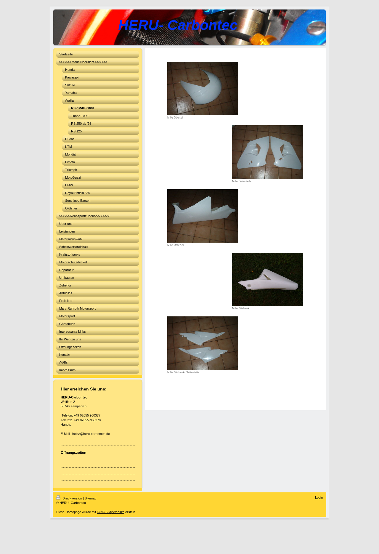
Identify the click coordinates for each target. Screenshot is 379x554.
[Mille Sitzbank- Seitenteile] (202, 343)
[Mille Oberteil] (202, 88)
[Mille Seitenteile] (267, 152)
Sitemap (90, 498)
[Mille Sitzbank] (267, 279)
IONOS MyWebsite (110, 512)
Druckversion (72, 498)
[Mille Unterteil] (202, 216)
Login (319, 497)
